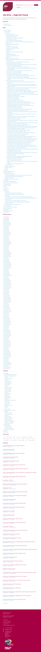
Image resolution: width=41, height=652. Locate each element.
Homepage (6, 180)
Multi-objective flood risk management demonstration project (18, 143)
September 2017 (7, 311)
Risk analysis (7, 195)
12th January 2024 (11, 565)
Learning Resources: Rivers (11, 39)
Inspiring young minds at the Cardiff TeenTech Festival (14, 564)
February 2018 (6, 308)
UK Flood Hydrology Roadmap (13, 97)
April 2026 (6, 220)
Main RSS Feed (7, 24)
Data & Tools (7, 382)
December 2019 (7, 283)
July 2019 (5, 289)
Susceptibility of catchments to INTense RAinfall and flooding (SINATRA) (19, 196)
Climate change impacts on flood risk (14, 160)
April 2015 (5, 339)
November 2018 (7, 298)
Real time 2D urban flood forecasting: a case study (16, 147)
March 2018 (6, 307)
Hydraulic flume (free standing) (12, 46)
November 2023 (7, 242)
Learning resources (7, 184)
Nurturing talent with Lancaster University (12, 537)
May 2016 (5, 329)
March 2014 (6, 350)
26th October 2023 (12, 577)
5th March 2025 (11, 523)
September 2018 (7, 301)
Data (6, 411)
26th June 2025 (11, 504)
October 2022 (6, 255)
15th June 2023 (11, 596)
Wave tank (8, 57)
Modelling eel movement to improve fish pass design (17, 123)
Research (5, 190)
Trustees (6, 168)
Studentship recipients (8, 210)
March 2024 (6, 239)
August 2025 (6, 225)
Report (6, 395)
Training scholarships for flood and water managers (14, 453)
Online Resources (8, 414)
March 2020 (6, 279)
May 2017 (6, 316)
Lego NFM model (9, 49)
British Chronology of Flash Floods (13, 99)
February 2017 (6, 318)
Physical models (9, 43)
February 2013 (6, 362)
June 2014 (6, 349)
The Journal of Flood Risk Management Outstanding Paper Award (19, 156)
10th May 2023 (11, 600)
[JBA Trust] (8, 10)
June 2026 (6, 218)
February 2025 (6, 232)
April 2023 (6, 250)
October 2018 (6, 299)
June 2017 (6, 315)
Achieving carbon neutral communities (14, 158)
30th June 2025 (11, 500)
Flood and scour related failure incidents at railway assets (17, 74)
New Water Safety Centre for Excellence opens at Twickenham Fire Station (19, 541)
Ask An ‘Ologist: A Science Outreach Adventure (13, 561)
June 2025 (6, 228)
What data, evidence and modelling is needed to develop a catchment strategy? (22, 126)
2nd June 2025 (11, 515)
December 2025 (7, 223)
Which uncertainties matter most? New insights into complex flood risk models (19, 472)
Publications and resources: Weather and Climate (15, 157)
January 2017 (6, 320)
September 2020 (7, 275)
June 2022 (6, 259)
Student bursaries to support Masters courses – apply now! (15, 468)
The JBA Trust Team (8, 167)
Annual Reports (8, 31)
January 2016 (6, 331)
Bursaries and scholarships (9, 173)
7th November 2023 (12, 573)
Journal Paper (7, 391)
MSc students (6, 212)
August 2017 (6, 312)
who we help (33, 438)
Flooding (6, 384)
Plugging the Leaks (7, 487)
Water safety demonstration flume (12, 55)
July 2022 (5, 257)
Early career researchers (9, 177)
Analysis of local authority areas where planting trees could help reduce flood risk (22, 122)
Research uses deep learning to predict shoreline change (15, 491)
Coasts (6, 379)
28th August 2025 (12, 492)
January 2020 (6, 281)
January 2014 (6, 353)
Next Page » (5, 603)
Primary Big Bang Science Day (9, 499)
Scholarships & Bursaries (9, 400)
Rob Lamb (4, 446)
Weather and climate (9, 203)
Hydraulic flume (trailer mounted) (12, 48)
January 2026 (6, 222)
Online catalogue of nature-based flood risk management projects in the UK (21, 145)
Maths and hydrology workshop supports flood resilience (15, 484)
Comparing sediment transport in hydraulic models (16, 131)
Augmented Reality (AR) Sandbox (12, 44)
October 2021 (6, 266)
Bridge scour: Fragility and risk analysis (14, 73)
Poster (6, 392)
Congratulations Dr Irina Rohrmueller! (11, 461)
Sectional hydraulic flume (11, 54)
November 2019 (7, 284)
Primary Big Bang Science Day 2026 (10, 457)
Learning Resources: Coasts (11, 36)
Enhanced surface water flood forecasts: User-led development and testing (21, 116)
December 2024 (7, 233)
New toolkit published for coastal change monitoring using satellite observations (20, 549)
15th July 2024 (11, 542)
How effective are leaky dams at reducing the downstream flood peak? (20, 92)
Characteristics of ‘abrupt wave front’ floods (15, 100)
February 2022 (6, 262)
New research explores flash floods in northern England (15, 576)
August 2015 (6, 336)
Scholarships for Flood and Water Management (14, 176)
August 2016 (6, 325)
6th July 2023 (11, 592)
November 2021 (7, 265)
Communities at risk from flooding (10, 207)
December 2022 (7, 252)
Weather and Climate (9, 421)
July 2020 (6, 276)
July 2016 (5, 326)
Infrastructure (7, 191)
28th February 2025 (12, 527)
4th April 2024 (11, 558)
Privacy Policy (6, 189)
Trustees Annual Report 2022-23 (10, 557)
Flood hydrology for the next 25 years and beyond (13, 445)
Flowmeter (8, 45)
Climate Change (8, 378)
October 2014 (6, 344)
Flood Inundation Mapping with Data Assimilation (16, 135)
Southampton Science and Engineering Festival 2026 (14, 476)
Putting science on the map (9, 510)
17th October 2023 (12, 581)
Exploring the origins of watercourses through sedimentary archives (19, 109)
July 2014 (5, 348)
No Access (6, 187)
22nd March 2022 (9, 446)
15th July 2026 (11, 454)
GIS (5, 386)
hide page (22, 438)
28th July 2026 (12, 450)
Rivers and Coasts (8, 420)
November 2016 (7, 321)
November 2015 (7, 332)
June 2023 (6, 247)
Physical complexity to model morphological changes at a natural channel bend (22, 146)
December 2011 (7, 367)
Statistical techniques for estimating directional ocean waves (18, 104)
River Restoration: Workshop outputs (14, 151)
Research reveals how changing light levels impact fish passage (19, 90)
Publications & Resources (8, 410)
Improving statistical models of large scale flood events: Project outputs (20, 141)
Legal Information (7, 185)
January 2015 (6, 341)
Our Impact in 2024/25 (8, 480)
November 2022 (7, 253)
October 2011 (6, 368)
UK (5, 407)
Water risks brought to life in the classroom (12, 584)
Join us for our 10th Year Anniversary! (11, 182)
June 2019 (6, 290)
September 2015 (7, 335)
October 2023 (6, 243)
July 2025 (5, 227)
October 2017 (6, 309)
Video (11, 438)
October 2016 (6, 322)
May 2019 (6, 292)
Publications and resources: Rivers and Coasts (14, 80)
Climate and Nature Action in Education (11, 534)
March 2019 (6, 294)
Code (14, 438)
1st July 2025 (11, 496)
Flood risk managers (7, 208)
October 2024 (6, 234)
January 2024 (6, 241)
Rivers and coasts (8, 199)
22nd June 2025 (11, 508)
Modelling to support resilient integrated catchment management (19, 142)
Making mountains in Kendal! (9, 568)
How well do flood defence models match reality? (15, 194)
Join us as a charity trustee (10, 166)
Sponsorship (7, 402)
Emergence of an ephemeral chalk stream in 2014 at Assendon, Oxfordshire (21, 132)
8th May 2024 (11, 554)
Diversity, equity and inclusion (9, 171)
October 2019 (6, 285)
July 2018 (5, 303)
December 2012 (7, 363)
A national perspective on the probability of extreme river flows (18, 62)
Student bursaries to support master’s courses (13, 518)
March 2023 (6, 251)
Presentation (7, 393)
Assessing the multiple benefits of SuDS (13, 204)
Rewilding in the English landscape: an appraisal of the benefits (18, 125)
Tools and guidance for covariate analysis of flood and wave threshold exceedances (21, 198)
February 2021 (6, 274)
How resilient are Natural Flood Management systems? (17, 110)
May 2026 (6, 219)
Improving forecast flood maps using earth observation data (18, 101)
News (5, 186)
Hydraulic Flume (8, 387)
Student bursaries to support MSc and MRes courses (14, 553)
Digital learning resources (10, 34)
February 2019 (6, 295)
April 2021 (5, 271)
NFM (26, 440)
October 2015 (6, 334)
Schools (6, 401)
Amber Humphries (6, 450)
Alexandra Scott (6, 454)
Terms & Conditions (7, 205)
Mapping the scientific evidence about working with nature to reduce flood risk (22, 87)
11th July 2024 (11, 546)
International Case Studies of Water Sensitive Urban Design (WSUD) (20, 70)
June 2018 (6, 304)
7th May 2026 (11, 469)
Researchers (6, 209)
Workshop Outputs (8, 423)
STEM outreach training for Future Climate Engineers (14, 522)
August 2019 (6, 288)
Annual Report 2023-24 (8, 526)
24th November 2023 (11, 569)
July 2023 (5, 246)
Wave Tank (7, 409)
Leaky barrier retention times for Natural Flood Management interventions (21, 102)
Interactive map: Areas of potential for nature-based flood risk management (20, 41)
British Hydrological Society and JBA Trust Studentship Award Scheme (19, 175)
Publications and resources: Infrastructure (14, 63)
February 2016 (6, 330)
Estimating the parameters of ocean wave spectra (16, 117)
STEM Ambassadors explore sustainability (11, 587)
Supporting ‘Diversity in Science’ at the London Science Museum (16, 580)
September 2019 (7, 287)
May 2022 (6, 260)
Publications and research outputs (12, 58)
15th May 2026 (11, 465)
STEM (5, 430)
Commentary (7, 381)
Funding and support (8, 172)
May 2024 (6, 237)
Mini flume (8, 50)
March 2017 (6, 317)
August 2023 (6, 245)
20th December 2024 (12, 531)
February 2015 (6, 340)
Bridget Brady (5, 596)
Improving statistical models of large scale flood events (16, 200)
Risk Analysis (7, 397)
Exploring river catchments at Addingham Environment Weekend (17, 595)
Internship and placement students (11, 179)
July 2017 (5, 313)
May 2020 (6, 278)
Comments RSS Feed (8, 25)
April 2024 (6, 238)
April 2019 (6, 293)
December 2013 (7, 354)
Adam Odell (5, 565)
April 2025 (6, 229)
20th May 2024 (11, 550)
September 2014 (7, 345)
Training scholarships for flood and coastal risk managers (15, 495)
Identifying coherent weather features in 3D (15, 163)
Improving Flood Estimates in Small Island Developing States (18, 130)
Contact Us (6, 170)
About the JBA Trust (8, 30)
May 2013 (5, 360)
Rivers (6, 398)
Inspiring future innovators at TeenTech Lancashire (14, 507)
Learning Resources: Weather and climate (14, 40)
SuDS (6, 406)
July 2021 (5, 269)
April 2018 (6, 306)
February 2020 (6, 280)
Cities (6, 377)
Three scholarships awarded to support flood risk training (15, 530)
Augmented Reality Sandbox (10, 374)
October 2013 (6, 355)
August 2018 (6, 302)
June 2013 (6, 359)
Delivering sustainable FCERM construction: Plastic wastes (18, 66)
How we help (7, 32)
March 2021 (6, 273)
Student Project (8, 405)
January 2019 (6, 297)
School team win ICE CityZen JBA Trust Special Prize (14, 464)
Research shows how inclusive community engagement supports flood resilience (22, 91)
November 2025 (7, 224)
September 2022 (7, 256)
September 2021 (7, 267)
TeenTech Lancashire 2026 (8, 449)
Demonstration (7, 383)
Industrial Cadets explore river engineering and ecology (15, 545)
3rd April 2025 (11, 519)
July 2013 (5, 358)
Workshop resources (31, 440)
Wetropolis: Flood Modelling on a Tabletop (15, 107)
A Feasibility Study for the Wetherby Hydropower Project (17, 133)
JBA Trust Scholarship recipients (10, 181)
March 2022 (6, 261)
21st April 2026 (12, 477)
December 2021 (7, 264)
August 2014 (6, 346)
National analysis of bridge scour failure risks (14, 193)
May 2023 (6, 248)
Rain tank (8, 53)
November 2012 (7, 364)
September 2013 (7, 357)
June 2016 (6, 327)
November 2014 (7, 343)
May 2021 (5, 270)
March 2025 (6, 231)
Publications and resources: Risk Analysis (13, 71)
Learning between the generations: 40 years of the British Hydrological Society (19, 572)
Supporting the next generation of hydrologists (16, 96)
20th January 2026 (12, 481)
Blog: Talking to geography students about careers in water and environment (19, 591)
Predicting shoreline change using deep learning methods (18, 89)
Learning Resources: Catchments (12, 35)
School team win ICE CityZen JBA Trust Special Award (14, 503)
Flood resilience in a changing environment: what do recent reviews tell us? (21, 75)
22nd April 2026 (11, 473)
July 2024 (5, 236)
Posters (6, 415)
